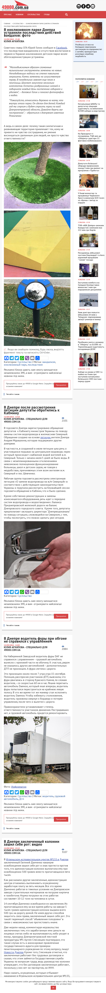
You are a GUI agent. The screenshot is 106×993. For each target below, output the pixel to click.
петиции (45, 437)
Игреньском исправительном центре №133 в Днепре (37, 859)
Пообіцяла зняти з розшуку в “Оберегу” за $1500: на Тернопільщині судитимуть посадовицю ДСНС (91, 345)
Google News (92, 6)
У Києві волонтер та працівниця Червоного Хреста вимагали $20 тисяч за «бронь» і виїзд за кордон (91, 198)
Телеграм (88, 6)
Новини (19, 14)
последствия (35, 364)
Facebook (83, 6)
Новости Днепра (13, 952)
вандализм (48, 362)
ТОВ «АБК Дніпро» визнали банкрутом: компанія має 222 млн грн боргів (91, 227)
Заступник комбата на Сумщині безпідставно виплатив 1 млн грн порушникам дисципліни (89, 286)
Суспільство (33, 14)
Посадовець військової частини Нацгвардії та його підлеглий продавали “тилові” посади (91, 256)
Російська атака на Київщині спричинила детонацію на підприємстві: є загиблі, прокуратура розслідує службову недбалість (88, 50)
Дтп (21, 799)
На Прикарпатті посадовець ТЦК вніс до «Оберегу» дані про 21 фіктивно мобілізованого (90, 137)
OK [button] (53, 988)
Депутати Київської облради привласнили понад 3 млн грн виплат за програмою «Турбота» (90, 167)
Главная (7, 23)
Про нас (8, 14)
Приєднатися (61, 385)
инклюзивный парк (15, 364)
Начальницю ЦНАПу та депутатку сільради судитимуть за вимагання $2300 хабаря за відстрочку (91, 107)
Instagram (79, 6)
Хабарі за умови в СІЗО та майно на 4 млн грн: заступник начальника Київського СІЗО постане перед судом (90, 377)
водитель (48, 796)
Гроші (47, 14)
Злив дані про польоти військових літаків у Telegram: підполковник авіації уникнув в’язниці (89, 316)
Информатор (18, 786)
